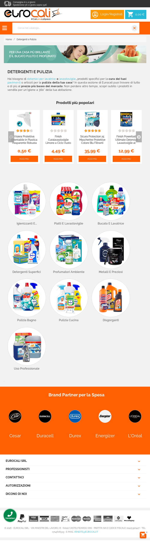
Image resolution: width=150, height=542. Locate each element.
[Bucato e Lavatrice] (111, 201)
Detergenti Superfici (26, 272)
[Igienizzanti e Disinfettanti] (27, 201)
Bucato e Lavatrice (111, 223)
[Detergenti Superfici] (27, 249)
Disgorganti (111, 320)
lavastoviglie (67, 79)
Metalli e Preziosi (111, 272)
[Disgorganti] (111, 298)
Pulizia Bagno (26, 320)
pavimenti (14, 82)
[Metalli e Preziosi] (111, 249)
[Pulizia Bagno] (27, 298)
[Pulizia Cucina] (69, 298)
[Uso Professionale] (27, 346)
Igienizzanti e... (27, 223)
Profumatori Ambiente (69, 272)
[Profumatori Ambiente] (69, 249)
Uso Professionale (27, 368)
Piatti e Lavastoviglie (68, 223)
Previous (11, 136)
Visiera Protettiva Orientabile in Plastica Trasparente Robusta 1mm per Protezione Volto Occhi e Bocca (24, 143)
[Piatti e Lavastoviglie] (69, 201)
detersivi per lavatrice (41, 79)
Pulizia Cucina (68, 320)
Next (139, 136)
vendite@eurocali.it (86, 532)
